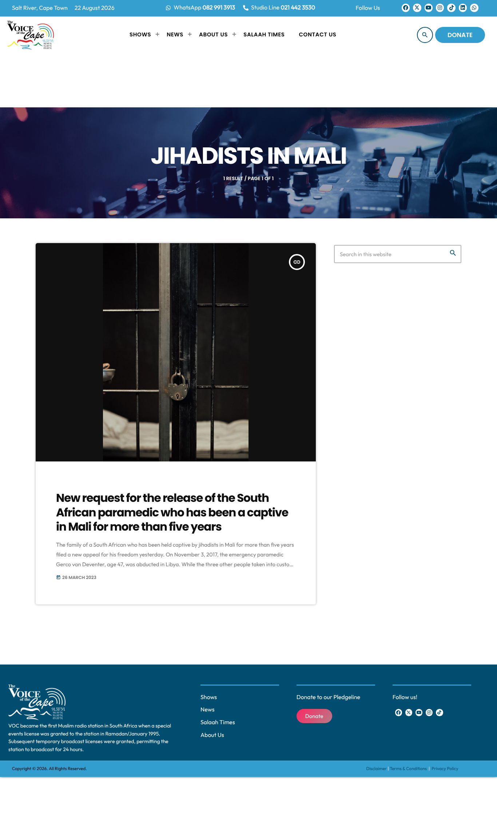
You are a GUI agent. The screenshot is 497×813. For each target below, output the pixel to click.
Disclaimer (376, 769)
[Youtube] (429, 8)
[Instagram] (440, 8)
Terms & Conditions (409, 769)
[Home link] (30, 34)
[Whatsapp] (474, 8)
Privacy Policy (445, 769)
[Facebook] (406, 8)
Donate (460, 35)
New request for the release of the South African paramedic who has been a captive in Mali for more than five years (172, 512)
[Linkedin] (463, 8)
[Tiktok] (451, 8)
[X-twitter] (417, 8)
